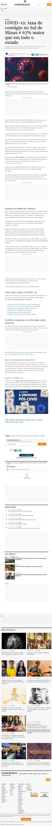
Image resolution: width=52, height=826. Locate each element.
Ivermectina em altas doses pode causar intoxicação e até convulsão (38, 763)
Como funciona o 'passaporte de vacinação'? (20, 310)
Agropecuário (21, 810)
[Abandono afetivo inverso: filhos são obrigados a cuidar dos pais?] (14, 641)
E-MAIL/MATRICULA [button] (27, 478)
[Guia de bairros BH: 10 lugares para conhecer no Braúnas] (10, 567)
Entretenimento (21, 812)
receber (42, 444)
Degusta (20, 801)
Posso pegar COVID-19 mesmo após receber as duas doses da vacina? (23, 352)
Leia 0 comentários (26, 455)
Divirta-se (20, 813)
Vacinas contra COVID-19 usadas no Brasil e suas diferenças (24, 304)
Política (3, 787)
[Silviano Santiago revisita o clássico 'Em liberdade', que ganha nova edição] (39, 696)
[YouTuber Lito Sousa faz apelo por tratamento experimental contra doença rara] (10, 576)
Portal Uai (12, 786)
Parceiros (12, 789)
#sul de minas (15, 436)
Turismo (20, 796)
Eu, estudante (29, 790)
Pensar (19, 806)
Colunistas (4, 796)
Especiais (20, 790)
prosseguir (26, 819)
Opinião (19, 788)
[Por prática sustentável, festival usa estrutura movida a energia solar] (39, 668)
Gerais (5, 8)
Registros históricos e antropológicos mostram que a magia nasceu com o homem (37, 725)
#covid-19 (23, 436)
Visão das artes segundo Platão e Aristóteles (38, 653)
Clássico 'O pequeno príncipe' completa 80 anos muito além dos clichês (13, 709)
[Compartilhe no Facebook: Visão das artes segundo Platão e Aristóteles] (38, 650)
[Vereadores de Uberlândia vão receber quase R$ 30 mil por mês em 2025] (14, 751)
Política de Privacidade (8, 816)
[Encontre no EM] (38, 4)
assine (35, 457)
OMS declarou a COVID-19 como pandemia (34, 386)
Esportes (20, 804)
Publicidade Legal (4, 801)
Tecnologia (20, 803)
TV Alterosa (12, 787)
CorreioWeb (29, 786)
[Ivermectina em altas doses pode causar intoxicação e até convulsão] (39, 751)
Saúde (3, 795)
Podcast (20, 807)
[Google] (26, 475)
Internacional (4, 792)
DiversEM (4, 793)
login (30, 457)
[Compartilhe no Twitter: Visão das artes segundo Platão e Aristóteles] (39, 650)
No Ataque (20, 809)
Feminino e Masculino (20, 800)
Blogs (11, 790)
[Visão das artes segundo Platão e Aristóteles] (39, 641)
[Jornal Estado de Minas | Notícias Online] (22, 5)
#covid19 (37, 436)
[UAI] (25, 1)
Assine (49, 4)
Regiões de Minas (20, 787)
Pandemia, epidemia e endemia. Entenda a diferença (22, 314)
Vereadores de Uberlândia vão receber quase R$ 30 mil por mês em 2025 (13, 764)
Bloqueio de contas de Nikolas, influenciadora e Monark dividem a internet (13, 681)
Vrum (11, 793)
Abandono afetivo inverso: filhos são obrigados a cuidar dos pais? (12, 653)
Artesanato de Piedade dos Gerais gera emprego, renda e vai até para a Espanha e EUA (13, 736)
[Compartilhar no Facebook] (32, 55)
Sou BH (11, 795)
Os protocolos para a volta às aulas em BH (19, 312)
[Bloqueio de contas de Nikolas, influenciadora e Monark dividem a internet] (14, 668)
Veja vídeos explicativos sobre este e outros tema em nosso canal (24, 421)
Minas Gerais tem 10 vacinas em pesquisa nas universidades (24, 306)
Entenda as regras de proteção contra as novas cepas (22, 308)
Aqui (11, 792)
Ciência (19, 797)
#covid (43, 436)
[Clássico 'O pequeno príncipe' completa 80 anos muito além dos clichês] (14, 696)
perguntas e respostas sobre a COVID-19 (23, 354)
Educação (4, 799)
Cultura (3, 798)
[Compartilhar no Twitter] (35, 55)
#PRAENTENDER (21, 791)
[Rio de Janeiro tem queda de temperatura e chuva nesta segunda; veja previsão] (10, 559)
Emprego (20, 793)
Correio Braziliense (29, 788)
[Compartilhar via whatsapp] (37, 55)
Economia (4, 789)
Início (2, 8)
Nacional (3, 790)
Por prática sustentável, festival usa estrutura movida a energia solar (39, 681)
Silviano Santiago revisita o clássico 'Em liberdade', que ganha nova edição (39, 709)
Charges (20, 794)
